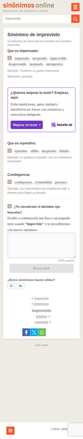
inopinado (36, 64)
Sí (11, 286)
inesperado (39, 58)
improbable (41, 322)
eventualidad (43, 182)
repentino (21, 150)
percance (61, 182)
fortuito (64, 150)
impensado (22, 58)
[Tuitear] (34, 332)
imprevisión (41, 298)
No (20, 286)
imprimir (41, 316)
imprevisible (58, 58)
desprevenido (17, 64)
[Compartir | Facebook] (26, 332)
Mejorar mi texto (25, 125)
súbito (34, 150)
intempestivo (54, 64)
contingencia (23, 182)
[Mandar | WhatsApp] (42, 332)
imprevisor (41, 303)
